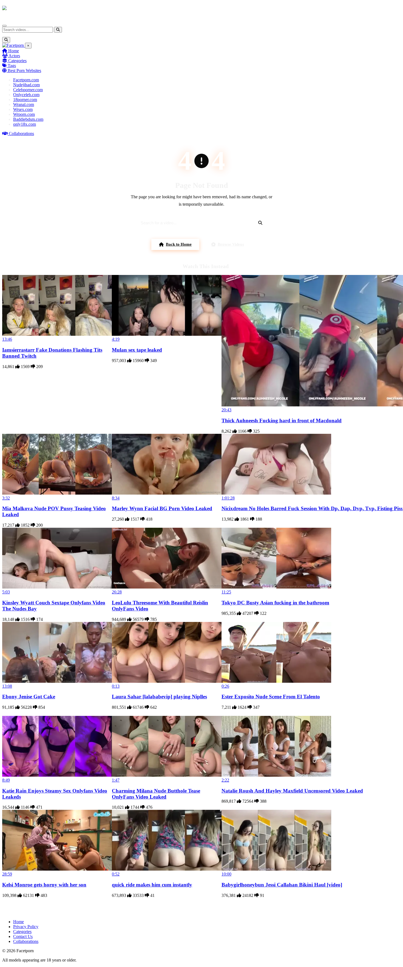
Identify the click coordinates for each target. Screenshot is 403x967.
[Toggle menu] (4, 26)
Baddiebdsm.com (28, 119)
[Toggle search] (6, 40)
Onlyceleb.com (26, 94)
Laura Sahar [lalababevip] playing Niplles (159, 696)
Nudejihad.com (26, 84)
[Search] (58, 30)
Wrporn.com (24, 114)
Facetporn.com (26, 80)
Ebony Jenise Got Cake (28, 696)
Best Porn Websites (24, 70)
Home (13, 50)
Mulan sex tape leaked (137, 350)
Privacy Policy (25, 926)
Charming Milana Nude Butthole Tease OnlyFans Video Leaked (156, 794)
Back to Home (179, 244)
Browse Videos (231, 244)
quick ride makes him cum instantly (152, 885)
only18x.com (24, 124)
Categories (17, 60)
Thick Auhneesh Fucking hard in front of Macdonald (282, 420)
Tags (11, 65)
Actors (14, 55)
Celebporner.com (28, 89)
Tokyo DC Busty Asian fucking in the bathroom (275, 603)
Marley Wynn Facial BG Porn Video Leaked (162, 508)
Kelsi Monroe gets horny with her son (44, 885)
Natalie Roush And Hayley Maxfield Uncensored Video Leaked (292, 791)
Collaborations (21, 133)
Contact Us (23, 936)
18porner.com (25, 99)
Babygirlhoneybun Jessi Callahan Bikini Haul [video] (282, 885)
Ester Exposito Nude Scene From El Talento (271, 696)
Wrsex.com (23, 109)
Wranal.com (23, 104)
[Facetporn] (23, 11)
